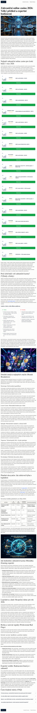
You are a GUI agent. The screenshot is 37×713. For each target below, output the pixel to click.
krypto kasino (24, 487)
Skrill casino (22, 492)
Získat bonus (18, 82)
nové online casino (11, 301)
